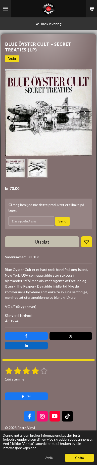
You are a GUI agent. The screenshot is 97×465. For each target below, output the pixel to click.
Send (62, 221)
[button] (15, 168)
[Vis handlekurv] (91, 8)
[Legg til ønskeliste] (86, 241)
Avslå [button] (49, 458)
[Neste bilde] (85, 113)
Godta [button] (79, 458)
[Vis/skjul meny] (5, 8)
